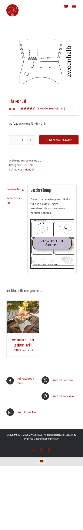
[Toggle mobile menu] (74, 6)
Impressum (53, 439)
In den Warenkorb (59, 140)
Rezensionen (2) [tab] (14, 200)
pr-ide (30, 439)
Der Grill (28, 165)
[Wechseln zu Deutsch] (41, 461)
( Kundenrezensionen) (51, 108)
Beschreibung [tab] (15, 189)
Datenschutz (40, 439)
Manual (29, 169)
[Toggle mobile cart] (66, 6)
